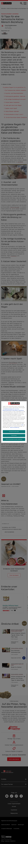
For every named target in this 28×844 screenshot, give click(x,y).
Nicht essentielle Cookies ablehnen (14, 439)
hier (22, 424)
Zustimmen (14, 435)
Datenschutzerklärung (14, 427)
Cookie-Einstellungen (14, 431)
